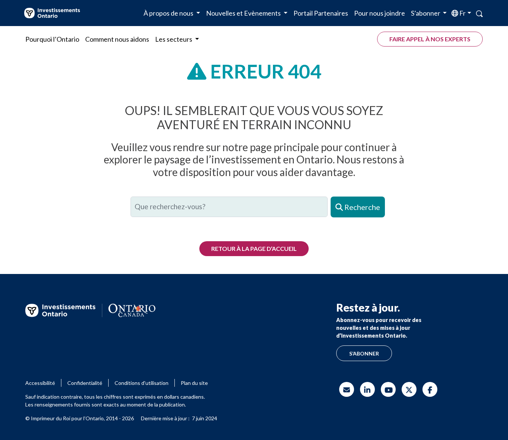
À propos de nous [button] (169, 13)
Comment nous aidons (117, 39)
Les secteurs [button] (174, 39)
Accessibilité (40, 383)
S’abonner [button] (426, 13)
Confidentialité (84, 383)
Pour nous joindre (379, 13)
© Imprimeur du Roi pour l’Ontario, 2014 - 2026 (79, 418)
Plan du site (194, 383)
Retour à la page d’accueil (254, 248)
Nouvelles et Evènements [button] (244, 13)
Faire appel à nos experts (429, 38)
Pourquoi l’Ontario (52, 39)
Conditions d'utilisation (141, 383)
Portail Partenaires (320, 13)
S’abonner (364, 353)
